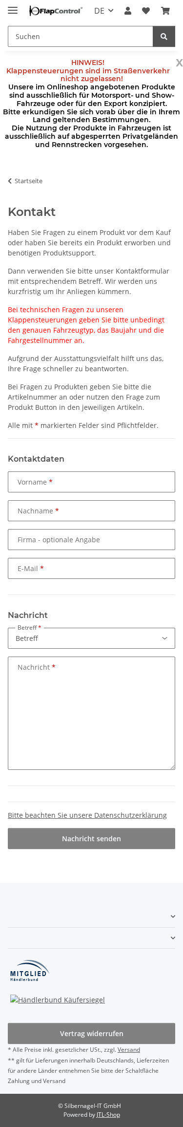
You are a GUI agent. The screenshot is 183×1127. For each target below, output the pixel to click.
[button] (128, 11)
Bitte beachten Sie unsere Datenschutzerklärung (87, 815)
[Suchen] (164, 36)
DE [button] (99, 10)
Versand (129, 1049)
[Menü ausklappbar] (13, 6)
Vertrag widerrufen (91, 1033)
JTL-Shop (108, 1114)
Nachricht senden (91, 838)
